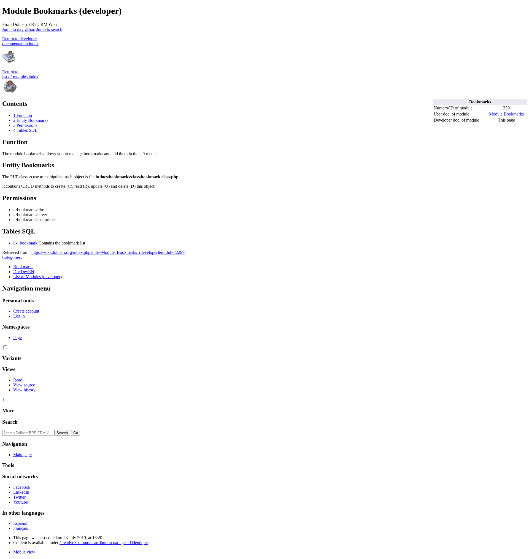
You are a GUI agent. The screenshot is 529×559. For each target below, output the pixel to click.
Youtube (20, 502)
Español (20, 523)
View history (24, 390)
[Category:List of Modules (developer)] (10, 92)
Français (20, 528)
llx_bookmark (25, 243)
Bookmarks (23, 266)
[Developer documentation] (8, 62)
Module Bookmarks (506, 114)
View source (24, 385)
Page (17, 337)
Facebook (21, 487)
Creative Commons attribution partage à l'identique (104, 542)
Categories (11, 257)
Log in (19, 316)
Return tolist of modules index (20, 74)
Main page (22, 454)
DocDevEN (23, 271)
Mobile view (24, 552)
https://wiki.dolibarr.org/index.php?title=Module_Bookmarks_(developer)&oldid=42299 (108, 252)
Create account (26, 311)
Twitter (19, 497)
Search (10, 422)
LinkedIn (21, 492)
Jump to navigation (18, 29)
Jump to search (49, 29)
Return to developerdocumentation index (20, 41)
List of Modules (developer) (37, 276)
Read (17, 380)
